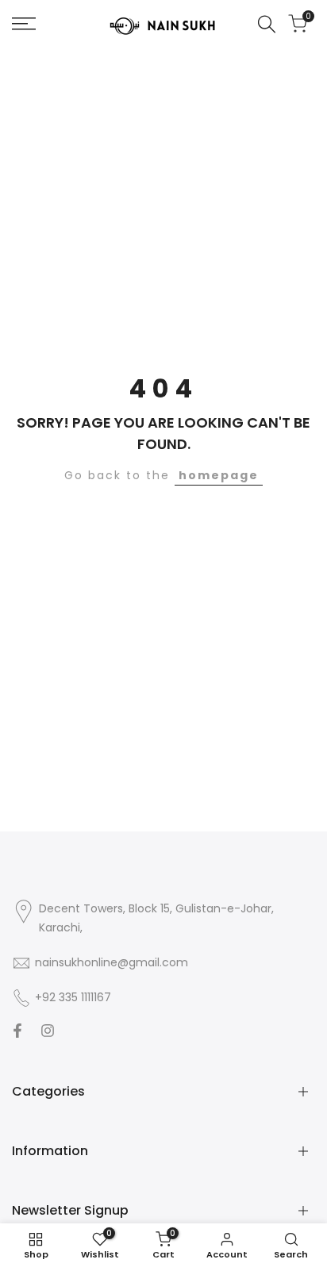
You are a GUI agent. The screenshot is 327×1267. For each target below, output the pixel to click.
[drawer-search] (266, 24)
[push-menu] (24, 24)
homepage (219, 475)
